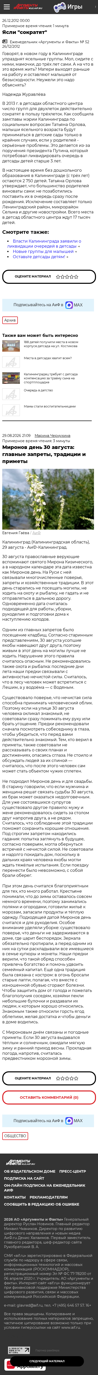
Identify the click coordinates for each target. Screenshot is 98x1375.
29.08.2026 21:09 (16, 435)
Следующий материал (47, 1361)
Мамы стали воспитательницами (50, 406)
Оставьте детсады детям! (39, 256)
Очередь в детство (38, 390)
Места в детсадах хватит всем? (48, 358)
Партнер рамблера (47, 1350)
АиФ (36, 533)
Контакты (15, 1197)
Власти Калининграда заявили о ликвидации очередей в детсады (44, 244)
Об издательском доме (29, 1171)
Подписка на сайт (24, 1178)
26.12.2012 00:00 (16, 20)
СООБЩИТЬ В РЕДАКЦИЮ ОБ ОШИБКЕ (41, 1204)
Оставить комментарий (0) (49, 1097)
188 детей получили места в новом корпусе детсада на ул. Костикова (51, 344)
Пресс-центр (72, 1171)
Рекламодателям (49, 1197)
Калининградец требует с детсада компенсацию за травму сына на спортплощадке (51, 378)
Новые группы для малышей (43, 251)
